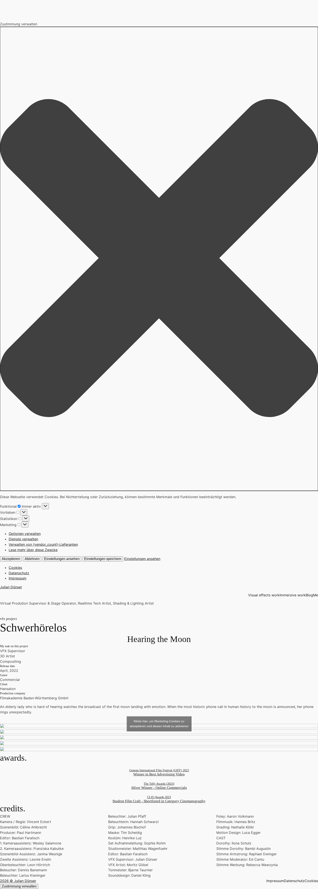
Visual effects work (264, 595)
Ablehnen (32, 559)
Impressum (17, 578)
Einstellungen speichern (102, 559)
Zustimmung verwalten (19, 886)
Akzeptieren (11, 559)
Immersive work (293, 595)
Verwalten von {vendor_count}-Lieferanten (43, 544)
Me (315, 595)
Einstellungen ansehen (62, 559)
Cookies (15, 567)
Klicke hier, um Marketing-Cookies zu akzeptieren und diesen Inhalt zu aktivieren (159, 723)
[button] (159, 259)
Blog (309, 595)
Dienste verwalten (23, 539)
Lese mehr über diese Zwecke (33, 550)
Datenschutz (19, 573)
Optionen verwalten (25, 533)
